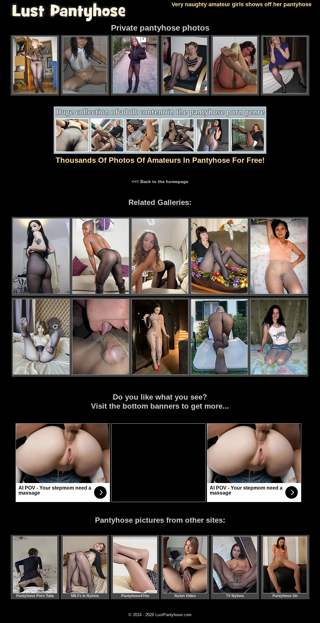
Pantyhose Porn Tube (35, 596)
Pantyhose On (285, 596)
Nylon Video (185, 596)
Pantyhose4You (135, 596)
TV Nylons (235, 596)
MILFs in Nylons (85, 596)
